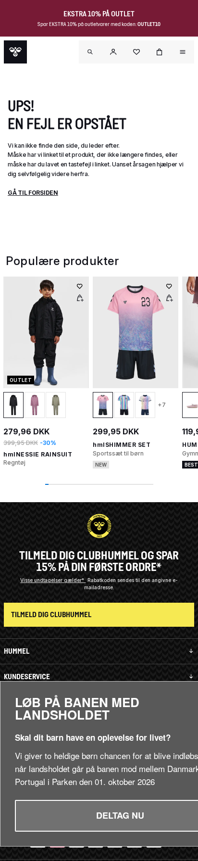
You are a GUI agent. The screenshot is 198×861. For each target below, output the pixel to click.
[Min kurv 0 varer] (159, 51)
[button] (113, 51)
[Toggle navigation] (90, 51)
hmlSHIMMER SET (121, 444)
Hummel (16, 651)
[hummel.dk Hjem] (15, 51)
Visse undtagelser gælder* (53, 580)
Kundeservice (27, 676)
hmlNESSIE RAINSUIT (37, 454)
